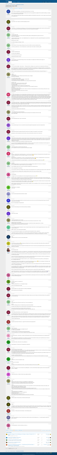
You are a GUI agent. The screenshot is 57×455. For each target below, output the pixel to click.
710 (10, 8)
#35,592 (50, 357)
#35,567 (50, 145)
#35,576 (50, 218)
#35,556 (50, 50)
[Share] (48, 20)
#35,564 (50, 123)
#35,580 (50, 248)
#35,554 (50, 33)
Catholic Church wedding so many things (14, 437)
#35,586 (50, 310)
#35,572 (50, 192)
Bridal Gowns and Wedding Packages (17, 440)
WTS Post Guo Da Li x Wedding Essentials (14, 442)
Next (21, 8)
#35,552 (50, 20)
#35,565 (50, 130)
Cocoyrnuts (9, 446)
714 (16, 8)
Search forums (10, 3)
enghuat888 (9, 440)
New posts (7, 3)
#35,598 (50, 409)
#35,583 (50, 287)
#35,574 (50, 205)
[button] (16, 2)
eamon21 (9, 435)
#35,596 (50, 396)
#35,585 (50, 300)
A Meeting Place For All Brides (15, 438)
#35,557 (50, 58)
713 (15, 8)
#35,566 (50, 136)
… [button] (9, 8)
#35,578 (50, 235)
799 (19, 8)
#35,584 (50, 293)
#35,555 (50, 43)
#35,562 (50, 110)
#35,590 (50, 340)
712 (13, 8)
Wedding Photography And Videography (20, 446)
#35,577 (50, 225)
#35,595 (50, 379)
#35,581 (50, 273)
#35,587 (50, 320)
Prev (7, 8)
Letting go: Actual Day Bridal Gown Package (14, 439)
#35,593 (50, 366)
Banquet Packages (16, 435)
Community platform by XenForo (28, 454)
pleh (8, 438)
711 (12, 8)
